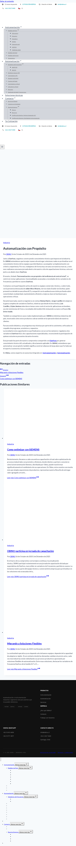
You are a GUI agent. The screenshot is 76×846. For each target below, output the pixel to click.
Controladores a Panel (14, 84)
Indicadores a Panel (13, 86)
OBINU (8, 254)
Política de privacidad (48, 752)
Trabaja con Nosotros (47, 718)
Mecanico (14, 36)
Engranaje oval (16, 44)
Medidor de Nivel (12, 53)
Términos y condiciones (65, 752)
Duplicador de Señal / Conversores (17, 92)
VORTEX (14, 47)
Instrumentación (45, 695)
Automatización (45, 699)
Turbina (14, 41)
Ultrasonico (15, 33)
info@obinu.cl (45, 732)
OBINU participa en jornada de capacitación (30, 551)
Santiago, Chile (45, 740)
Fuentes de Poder (12, 81)
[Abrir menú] (2, 147)
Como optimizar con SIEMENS (11, 377)
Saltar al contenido (7, 1)
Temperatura (11, 58)
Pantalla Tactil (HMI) (13, 78)
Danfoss (53, 341)
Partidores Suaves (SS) (14, 73)
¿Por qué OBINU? (46, 710)
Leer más (21, 478)
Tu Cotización (11, 121)
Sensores (10, 89)
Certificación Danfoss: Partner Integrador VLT (24, 115)
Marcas (14, 110)
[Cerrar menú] (0, 759)
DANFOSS (14, 67)
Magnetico (15, 39)
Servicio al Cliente (12, 101)
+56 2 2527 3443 (45, 736)
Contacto (43, 714)
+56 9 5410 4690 (8, 732)
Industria (6, 243)
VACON (14, 70)
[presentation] (40, 414)
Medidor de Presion (13, 55)
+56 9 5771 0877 (8, 736)
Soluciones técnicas (14, 95)
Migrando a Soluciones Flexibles (11, 371)
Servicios (43, 702)
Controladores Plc (13, 75)
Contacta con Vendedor (14, 104)
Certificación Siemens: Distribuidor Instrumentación (25, 118)
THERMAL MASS (16, 50)
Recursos (14, 112)
